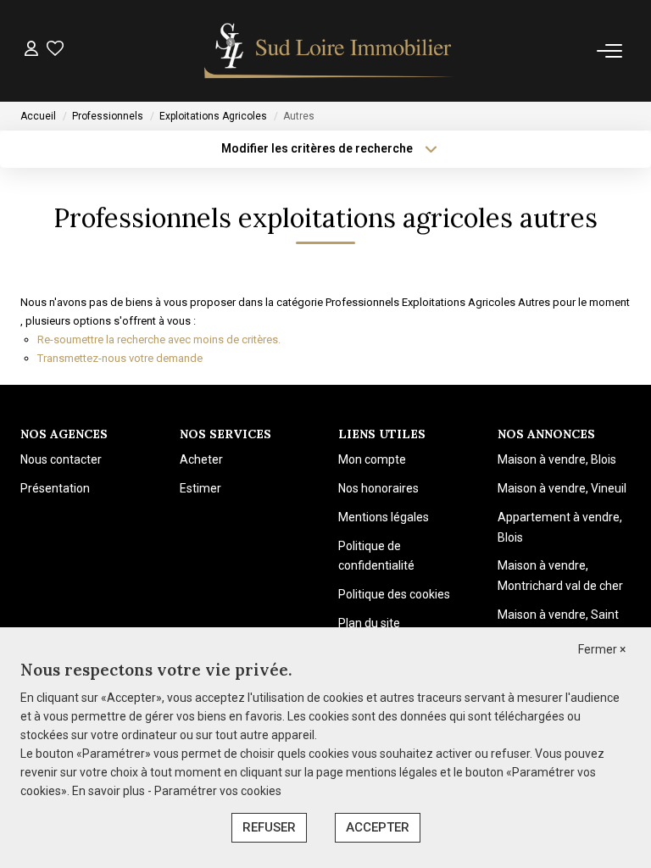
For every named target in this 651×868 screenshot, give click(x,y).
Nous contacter (61, 459)
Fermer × (602, 649)
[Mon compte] (31, 50)
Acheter (201, 459)
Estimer (200, 488)
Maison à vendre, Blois (557, 459)
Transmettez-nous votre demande (120, 358)
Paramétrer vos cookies (217, 791)
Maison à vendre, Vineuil (562, 488)
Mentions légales (383, 517)
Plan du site (369, 623)
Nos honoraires (378, 488)
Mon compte (372, 459)
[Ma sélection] (55, 50)
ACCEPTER (377, 827)
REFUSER (269, 827)
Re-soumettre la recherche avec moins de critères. (159, 339)
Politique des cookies (394, 594)
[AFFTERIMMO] (330, 51)
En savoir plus (109, 791)
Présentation (55, 488)
